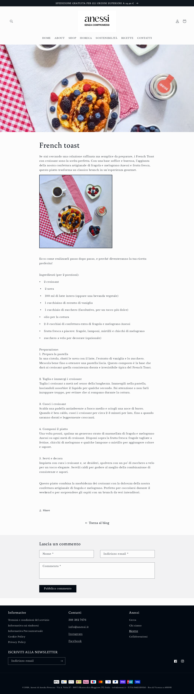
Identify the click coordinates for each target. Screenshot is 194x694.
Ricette (133, 631)
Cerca (132, 620)
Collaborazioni (138, 636)
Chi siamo (135, 625)
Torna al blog (99, 523)
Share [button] (46, 510)
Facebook (75, 641)
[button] (11, 21)
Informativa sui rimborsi (23, 625)
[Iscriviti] (61, 661)
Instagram (76, 634)
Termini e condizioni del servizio (28, 620)
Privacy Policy (17, 642)
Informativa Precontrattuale (25, 631)
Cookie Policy (16, 636)
